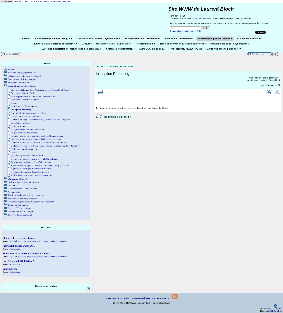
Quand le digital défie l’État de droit (27, 155)
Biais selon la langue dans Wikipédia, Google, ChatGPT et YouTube (41, 89)
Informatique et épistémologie (24, 106)
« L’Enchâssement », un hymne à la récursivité (31, 175)
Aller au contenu (22, 1)
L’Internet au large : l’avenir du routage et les (40, 119)
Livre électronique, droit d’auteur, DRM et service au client (37, 139)
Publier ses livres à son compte (24, 149)
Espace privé (160, 298)
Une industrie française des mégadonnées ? (30, 171)
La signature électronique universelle (27, 129)
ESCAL (272, 311)
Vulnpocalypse (10, 268)
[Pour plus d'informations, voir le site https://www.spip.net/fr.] (277, 309)
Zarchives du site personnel (224, 48)
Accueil (26, 38)
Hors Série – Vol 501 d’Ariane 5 (18, 261)
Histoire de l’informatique (179, 38)
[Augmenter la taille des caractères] (269, 94)
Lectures (87, 43)
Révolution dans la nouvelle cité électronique (31, 162)
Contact (127, 298)
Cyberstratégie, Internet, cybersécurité (98, 38)
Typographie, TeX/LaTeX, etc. (186, 48)
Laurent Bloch (271, 85)
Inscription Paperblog (21, 109)
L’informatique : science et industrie (55, 43)
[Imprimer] (100, 94)
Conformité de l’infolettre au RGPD (185, 31)
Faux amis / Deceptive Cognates (25, 99)
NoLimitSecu (14, 248)
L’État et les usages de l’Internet (25, 116)
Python (14, 152)
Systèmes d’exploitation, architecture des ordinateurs (71, 48)
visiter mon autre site (202, 18)
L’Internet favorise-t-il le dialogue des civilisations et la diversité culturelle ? (45, 145)
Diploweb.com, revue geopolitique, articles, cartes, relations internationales (38, 241)
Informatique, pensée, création (215, 38)
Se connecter (12, 54)
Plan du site (113, 298)
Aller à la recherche (40, 1)
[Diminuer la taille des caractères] (277, 94)
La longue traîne (18, 126)
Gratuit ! (15, 102)
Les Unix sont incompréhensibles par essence (37, 135)
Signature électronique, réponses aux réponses (31, 168)
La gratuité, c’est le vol (21, 122)
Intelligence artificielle (248, 38)
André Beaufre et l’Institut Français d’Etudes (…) (28, 253)
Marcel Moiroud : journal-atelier (113, 43)
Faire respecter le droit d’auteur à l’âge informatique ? (34, 96)
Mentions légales (142, 298)
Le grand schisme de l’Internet (24, 132)
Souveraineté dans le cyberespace (229, 43)
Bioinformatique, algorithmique (53, 38)
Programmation (146, 43)
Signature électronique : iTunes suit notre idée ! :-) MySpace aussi (40, 165)
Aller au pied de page (60, 1)
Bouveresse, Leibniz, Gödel (23, 93)
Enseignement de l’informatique (142, 38)
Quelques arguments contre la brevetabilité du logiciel (35, 158)
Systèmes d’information (119, 48)
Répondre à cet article (117, 116)
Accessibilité (6, 1)
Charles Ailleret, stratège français (19, 238)
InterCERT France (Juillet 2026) (19, 245)
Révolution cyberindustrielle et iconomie (183, 43)
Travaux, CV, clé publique (151, 48)
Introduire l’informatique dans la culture (28, 113)
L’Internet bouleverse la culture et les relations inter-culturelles (38, 142)
